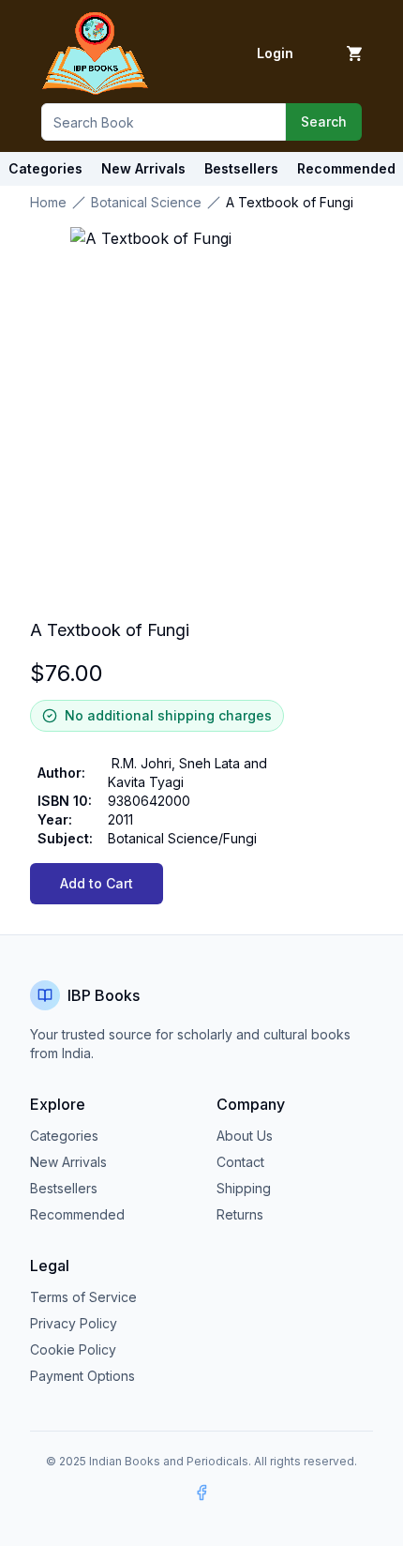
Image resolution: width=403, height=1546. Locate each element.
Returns (239, 1214)
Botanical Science (146, 202)
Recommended (77, 1214)
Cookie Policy (73, 1349)
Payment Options (82, 1376)
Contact (240, 1162)
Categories (45, 168)
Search (324, 121)
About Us (244, 1136)
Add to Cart (96, 883)
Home (48, 202)
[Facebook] (201, 1492)
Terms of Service (83, 1297)
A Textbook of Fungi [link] (289, 202)
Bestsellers (63, 1188)
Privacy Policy (73, 1323)
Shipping (243, 1188)
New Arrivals (68, 1162)
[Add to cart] (354, 53)
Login (275, 53)
